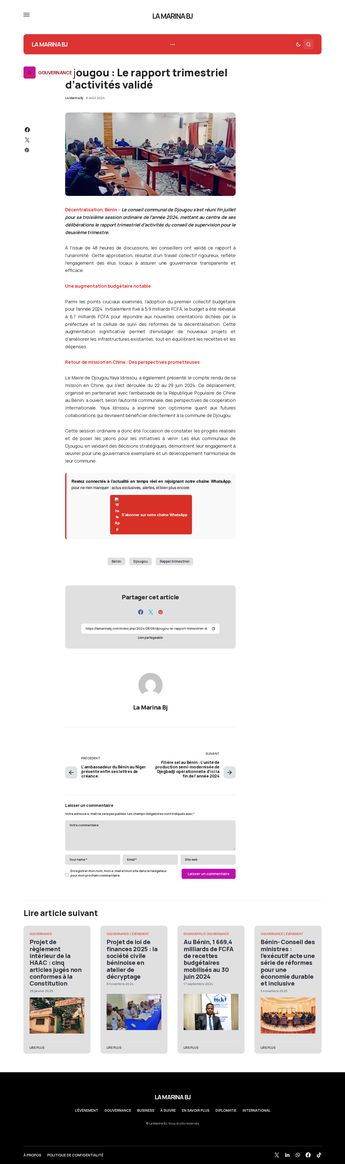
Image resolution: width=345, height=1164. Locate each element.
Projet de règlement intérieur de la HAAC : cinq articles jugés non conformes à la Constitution (56, 962)
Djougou (140, 561)
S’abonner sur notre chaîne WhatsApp (154, 514)
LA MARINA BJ (172, 16)
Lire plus (37, 1047)
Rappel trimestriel (174, 561)
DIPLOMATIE (225, 1110)
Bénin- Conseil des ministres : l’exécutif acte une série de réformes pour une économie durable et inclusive (288, 962)
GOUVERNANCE (55, 73)
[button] (26, 14)
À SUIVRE (168, 1110)
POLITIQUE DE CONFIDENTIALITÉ (75, 1155)
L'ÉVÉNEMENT (139, 934)
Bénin (116, 561)
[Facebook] (308, 1154)
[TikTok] (319, 1154)
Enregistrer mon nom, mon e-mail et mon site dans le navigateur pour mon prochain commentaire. (118, 873)
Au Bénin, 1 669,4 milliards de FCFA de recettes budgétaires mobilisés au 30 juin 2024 (209, 959)
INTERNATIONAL (256, 1110)
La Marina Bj (150, 707)
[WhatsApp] (297, 1154)
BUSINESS (145, 1110)
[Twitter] (276, 1154)
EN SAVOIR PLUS (195, 934)
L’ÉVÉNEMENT (86, 1110)
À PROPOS (32, 1155)
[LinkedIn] (287, 1154)
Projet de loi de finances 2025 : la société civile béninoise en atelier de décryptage (132, 959)
